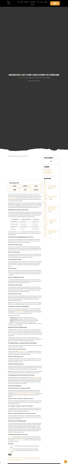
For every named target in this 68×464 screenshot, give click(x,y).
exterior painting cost (18, 458)
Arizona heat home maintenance (22, 457)
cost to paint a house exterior (33, 457)
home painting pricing (26, 458)
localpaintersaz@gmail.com (19, 439)
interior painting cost (34, 377)
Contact (32, 4)
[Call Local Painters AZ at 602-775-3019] (65, 461)
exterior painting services (19, 311)
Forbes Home (14, 323)
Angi (9, 273)
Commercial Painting (23, 77)
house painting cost (33, 458)
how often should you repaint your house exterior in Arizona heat (25, 393)
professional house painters (12, 197)
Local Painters (10, 436)
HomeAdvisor (18, 231)
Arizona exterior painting (12, 457)
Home (18, 77)
